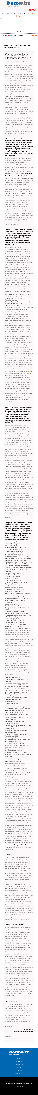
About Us (19, 1070)
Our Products (19, 1061)
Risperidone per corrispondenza (23, 1031)
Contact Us (19, 1073)
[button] (17, 31)
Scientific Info (19, 1064)
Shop (19, 1067)
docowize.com (28, 1029)
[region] (19, 25)
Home (19, 1058)
